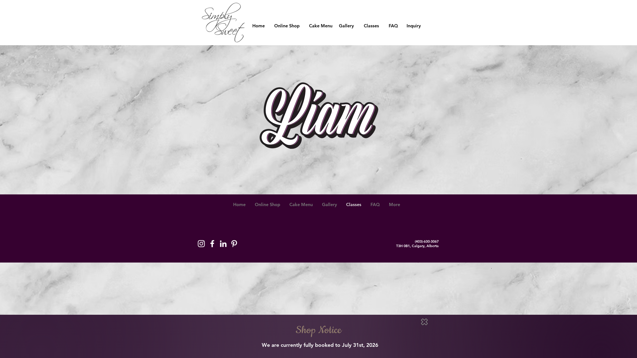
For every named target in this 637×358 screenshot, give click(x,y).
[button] (424, 321)
